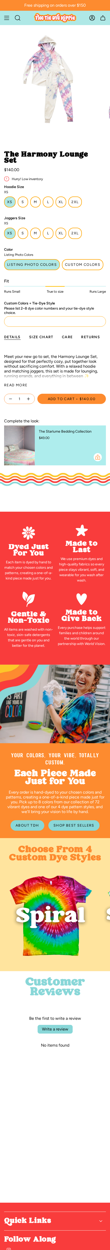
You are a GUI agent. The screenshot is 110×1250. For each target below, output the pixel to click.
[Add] (98, 457)
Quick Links (27, 1221)
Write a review (55, 1029)
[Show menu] (7, 18)
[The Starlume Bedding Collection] (19, 445)
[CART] (102, 18)
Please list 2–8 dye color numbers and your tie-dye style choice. (49, 310)
